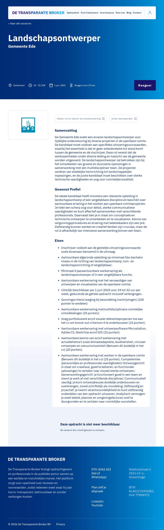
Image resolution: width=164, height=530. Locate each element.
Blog (129, 12)
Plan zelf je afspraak (98, 489)
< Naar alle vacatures (19, 23)
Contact (137, 12)
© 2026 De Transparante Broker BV (29, 524)
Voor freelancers (89, 12)
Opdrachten (73, 12)
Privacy (60, 524)
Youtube (97, 505)
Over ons (120, 12)
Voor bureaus (107, 12)
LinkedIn (97, 501)
